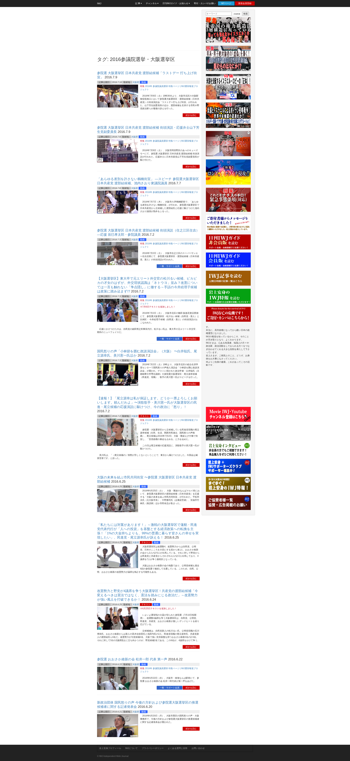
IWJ (99, 3)
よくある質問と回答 (177, 748)
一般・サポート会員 (169, 266)
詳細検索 (237, 14)
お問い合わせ (198, 748)
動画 (144, 82)
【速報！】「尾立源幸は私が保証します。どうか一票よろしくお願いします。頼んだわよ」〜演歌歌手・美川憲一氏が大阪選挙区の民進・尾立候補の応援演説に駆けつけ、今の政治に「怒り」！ (147, 402)
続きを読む (191, 115)
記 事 (138, 3)
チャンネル (151, 3)
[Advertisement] (148, 29)
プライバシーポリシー (153, 748)
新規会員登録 (244, 3)
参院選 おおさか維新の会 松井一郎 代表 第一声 (132, 659)
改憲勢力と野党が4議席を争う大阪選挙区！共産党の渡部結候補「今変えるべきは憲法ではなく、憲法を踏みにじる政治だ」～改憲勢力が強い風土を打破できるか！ (147, 595)
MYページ (226, 3)
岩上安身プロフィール (110, 748)
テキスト (144, 416)
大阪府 (135, 82)
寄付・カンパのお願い (205, 3)
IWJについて (131, 748)
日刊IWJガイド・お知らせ (176, 3)
